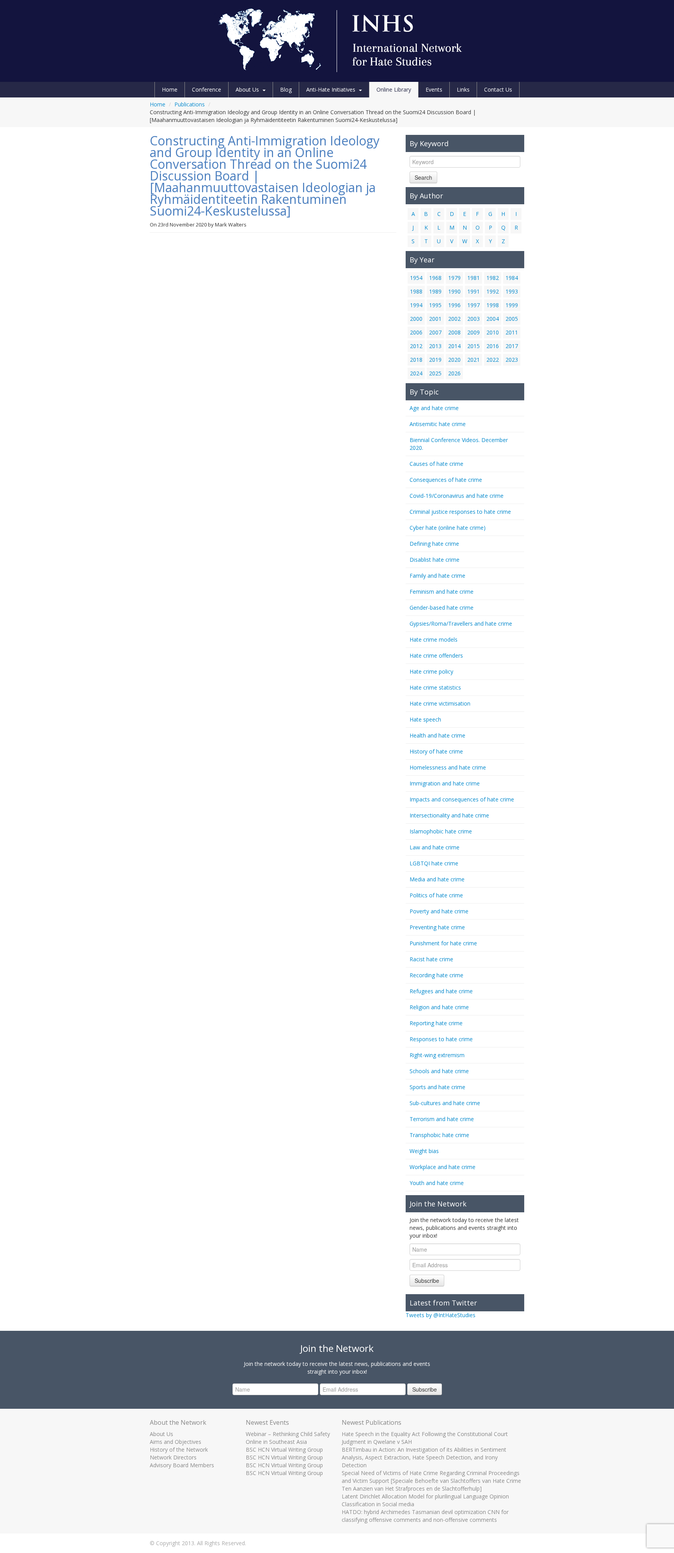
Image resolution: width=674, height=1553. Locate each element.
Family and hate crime (437, 575)
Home (169, 89)
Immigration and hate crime (445, 783)
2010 (492, 332)
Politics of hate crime (436, 895)
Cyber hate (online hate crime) (448, 527)
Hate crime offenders (436, 655)
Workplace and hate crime (442, 1167)
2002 (454, 318)
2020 (454, 359)
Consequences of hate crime (446, 479)
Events (434, 89)
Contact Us (498, 89)
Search (423, 177)
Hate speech (425, 719)
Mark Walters (231, 224)
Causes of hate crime (436, 463)
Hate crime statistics (435, 687)
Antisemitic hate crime (438, 424)
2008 (454, 332)
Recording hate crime (436, 975)
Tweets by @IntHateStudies (440, 1315)
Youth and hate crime (437, 1183)
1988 (416, 291)
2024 (416, 373)
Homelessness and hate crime (448, 767)
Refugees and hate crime (441, 991)
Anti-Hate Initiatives (330, 89)
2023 (512, 359)
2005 (512, 318)
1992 (492, 291)
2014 (454, 346)
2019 (435, 359)
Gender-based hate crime (442, 607)
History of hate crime (436, 751)
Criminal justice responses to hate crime (460, 511)
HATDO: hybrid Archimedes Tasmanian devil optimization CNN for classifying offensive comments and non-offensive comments (425, 1515)
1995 (435, 305)
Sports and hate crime (437, 1087)
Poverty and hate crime (439, 911)
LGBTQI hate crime (434, 863)
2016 (492, 346)
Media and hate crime (437, 879)
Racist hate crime (431, 959)
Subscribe (427, 1280)
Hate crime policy (431, 671)
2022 (492, 359)
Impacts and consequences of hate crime (462, 799)
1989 (435, 291)
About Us (247, 89)
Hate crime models (434, 639)
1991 (473, 291)
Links (463, 89)
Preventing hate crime (437, 927)
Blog (286, 89)
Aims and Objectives (175, 1441)
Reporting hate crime (436, 1023)
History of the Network (179, 1449)
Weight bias (424, 1151)
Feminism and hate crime (442, 591)
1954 (416, 277)
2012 (416, 346)
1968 (435, 277)
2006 (416, 332)
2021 (473, 359)
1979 (454, 277)
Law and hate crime (434, 847)
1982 (492, 277)
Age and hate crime (434, 408)
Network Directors (173, 1457)
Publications (189, 104)
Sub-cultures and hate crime (445, 1103)
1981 (473, 277)
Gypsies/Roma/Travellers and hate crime (461, 623)
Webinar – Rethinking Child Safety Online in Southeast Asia (288, 1437)
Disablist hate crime (434, 559)
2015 (473, 346)
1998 (492, 305)
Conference (206, 89)
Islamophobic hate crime (441, 831)
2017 (512, 346)
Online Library (393, 89)
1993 (512, 291)
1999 (512, 305)
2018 (416, 359)
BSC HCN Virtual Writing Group (284, 1449)
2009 (473, 332)
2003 (473, 318)
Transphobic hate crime (439, 1135)
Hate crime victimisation (440, 703)
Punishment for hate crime (443, 943)
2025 (435, 373)
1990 (454, 291)
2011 (512, 332)
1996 (454, 305)
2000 (416, 318)
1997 (473, 305)
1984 (512, 277)
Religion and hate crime (439, 1007)
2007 (435, 332)
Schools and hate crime (439, 1071)
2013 (435, 346)
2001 (435, 318)
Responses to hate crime (441, 1039)
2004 (492, 318)
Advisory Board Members (182, 1465)
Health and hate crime (437, 735)
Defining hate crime (434, 543)
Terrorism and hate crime (442, 1119)
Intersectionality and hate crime (449, 815)
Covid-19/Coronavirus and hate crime (457, 495)
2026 (454, 373)
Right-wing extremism (437, 1055)
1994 (416, 305)
